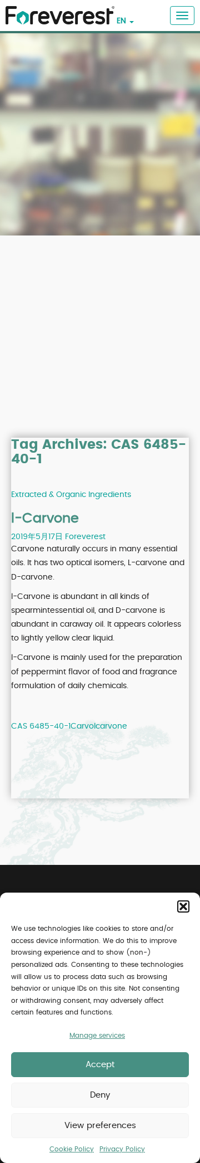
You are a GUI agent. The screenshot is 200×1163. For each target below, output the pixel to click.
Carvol (83, 726)
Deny (100, 1095)
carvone (111, 726)
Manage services (97, 1035)
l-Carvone (45, 518)
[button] (183, 906)
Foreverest (85, 537)
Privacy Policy (122, 1149)
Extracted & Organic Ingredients (71, 495)
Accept (100, 1064)
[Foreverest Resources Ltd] (57, 9)
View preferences (100, 1125)
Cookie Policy (71, 1149)
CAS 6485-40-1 (41, 726)
